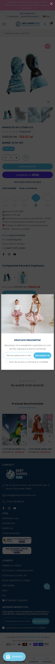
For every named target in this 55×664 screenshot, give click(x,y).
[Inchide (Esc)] (51, 3)
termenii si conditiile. (38, 362)
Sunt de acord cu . (29, 362)
